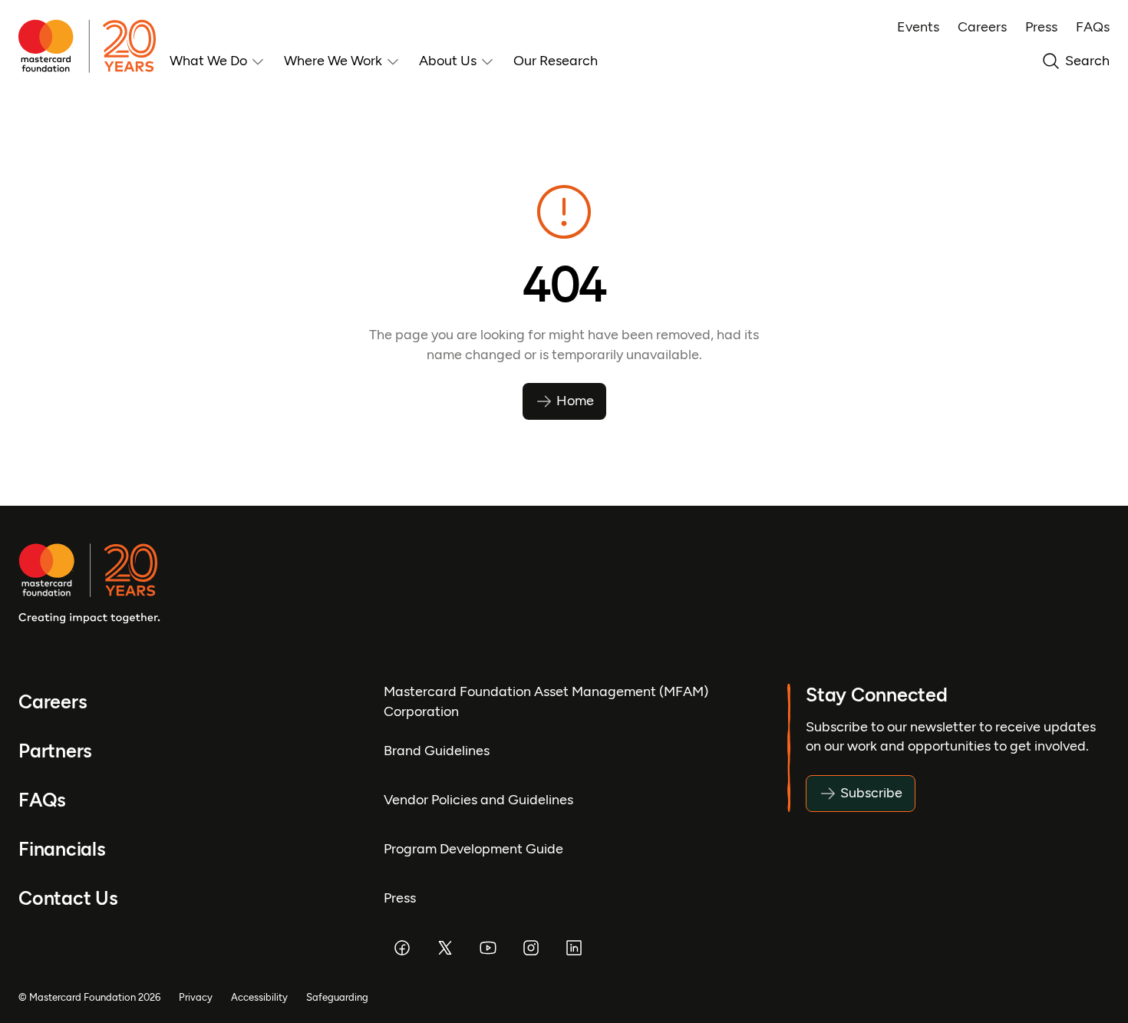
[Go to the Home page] (94, 46)
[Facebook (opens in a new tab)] (402, 947)
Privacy (196, 997)
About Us (448, 60)
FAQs (1093, 26)
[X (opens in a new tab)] (445, 947)
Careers (982, 26)
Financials (62, 849)
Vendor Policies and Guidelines (478, 799)
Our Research (555, 60)
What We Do (208, 60)
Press (1041, 26)
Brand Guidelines (437, 750)
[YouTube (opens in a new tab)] (488, 947)
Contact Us (68, 898)
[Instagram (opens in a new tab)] (531, 947)
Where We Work (333, 60)
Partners (55, 751)
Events (918, 26)
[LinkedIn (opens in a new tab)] (574, 947)
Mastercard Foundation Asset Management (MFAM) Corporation (546, 701)
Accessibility (259, 997)
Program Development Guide (473, 848)
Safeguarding (337, 997)
